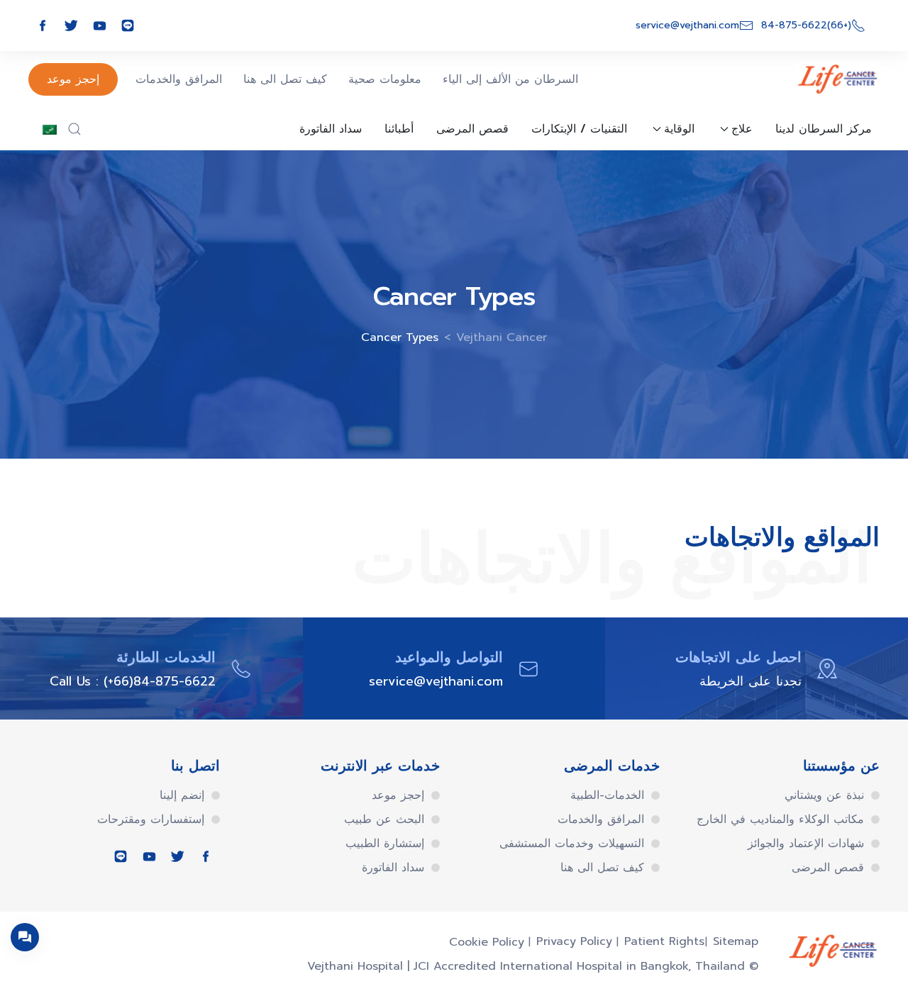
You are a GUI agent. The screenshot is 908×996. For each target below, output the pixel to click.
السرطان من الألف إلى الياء (510, 79)
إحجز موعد (73, 79)
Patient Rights (664, 941)
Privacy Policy (574, 941)
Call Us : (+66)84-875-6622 (133, 681)
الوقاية (679, 129)
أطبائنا (399, 129)
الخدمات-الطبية (607, 795)
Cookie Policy (486, 942)
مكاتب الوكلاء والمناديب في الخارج (780, 819)
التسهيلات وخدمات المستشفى (571, 843)
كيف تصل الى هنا (285, 79)
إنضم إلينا (182, 795)
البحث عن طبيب (384, 819)
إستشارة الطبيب (384, 843)
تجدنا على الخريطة (750, 681)
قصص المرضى (472, 129)
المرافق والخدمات (178, 79)
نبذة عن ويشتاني (824, 795)
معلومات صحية (384, 79)
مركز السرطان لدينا (823, 129)
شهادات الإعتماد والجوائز (806, 843)
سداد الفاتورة (330, 129)
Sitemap (735, 941)
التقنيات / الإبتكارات (579, 129)
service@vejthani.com (436, 681)
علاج (742, 129)
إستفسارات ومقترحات (150, 819)
